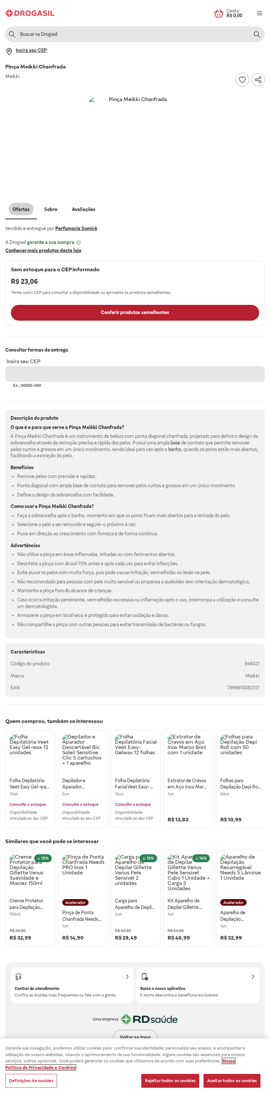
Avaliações (83, 209)
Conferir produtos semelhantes (135, 312)
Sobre (50, 209)
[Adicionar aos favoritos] (242, 79)
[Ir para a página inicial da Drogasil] (29, 13)
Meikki (252, 676)
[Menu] (259, 13)
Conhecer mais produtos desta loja (43, 250)
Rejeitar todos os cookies (170, 1080)
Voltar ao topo (135, 1037)
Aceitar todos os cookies (232, 1080)
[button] (135, 143)
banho (174, 449)
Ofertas (21, 209)
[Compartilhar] (258, 79)
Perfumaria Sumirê (76, 228)
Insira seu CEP (23, 361)
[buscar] (256, 34)
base (175, 442)
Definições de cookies (31, 1080)
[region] (135, 1065)
